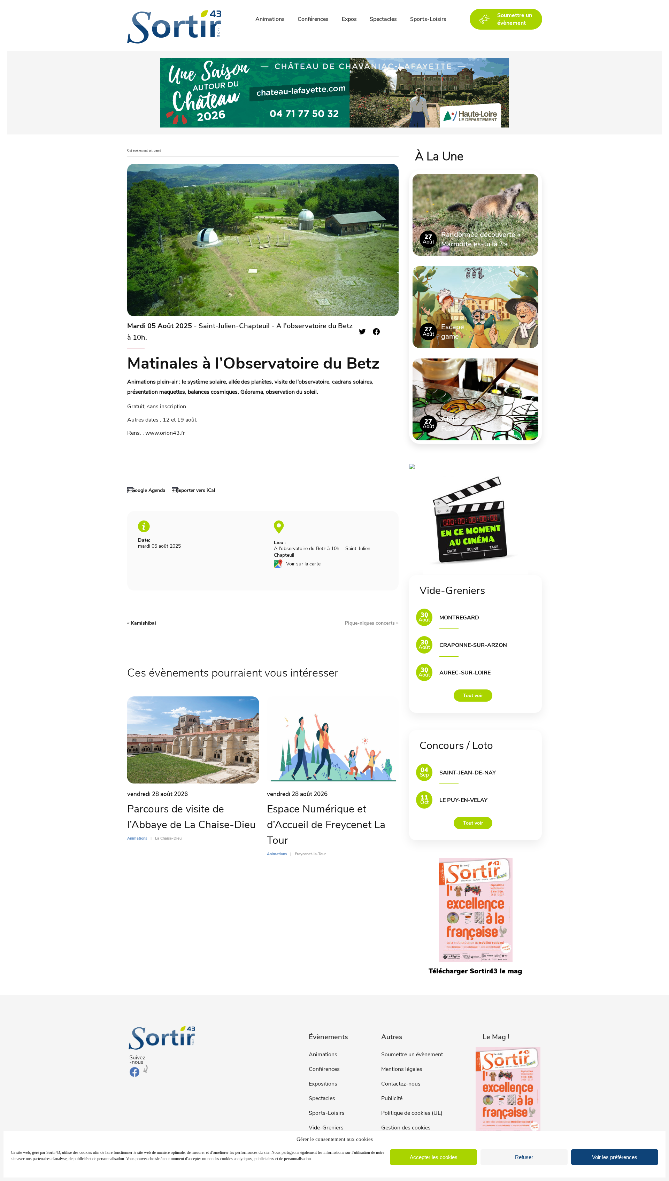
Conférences (313, 19)
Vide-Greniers (326, 1128)
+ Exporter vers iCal (193, 490)
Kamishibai (141, 623)
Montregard (459, 618)
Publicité (391, 1098)
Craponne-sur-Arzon (473, 645)
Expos (349, 19)
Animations (270, 19)
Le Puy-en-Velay (463, 800)
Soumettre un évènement (412, 1054)
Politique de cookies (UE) (412, 1113)
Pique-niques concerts (372, 623)
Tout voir (473, 695)
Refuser (524, 1157)
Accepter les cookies (433, 1157)
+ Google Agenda (146, 490)
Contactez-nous (401, 1084)
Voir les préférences (614, 1157)
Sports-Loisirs (428, 19)
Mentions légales (401, 1069)
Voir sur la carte (303, 564)
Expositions (323, 1084)
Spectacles (383, 19)
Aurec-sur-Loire (465, 673)
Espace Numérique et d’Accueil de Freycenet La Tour (326, 825)
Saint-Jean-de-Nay (467, 773)
